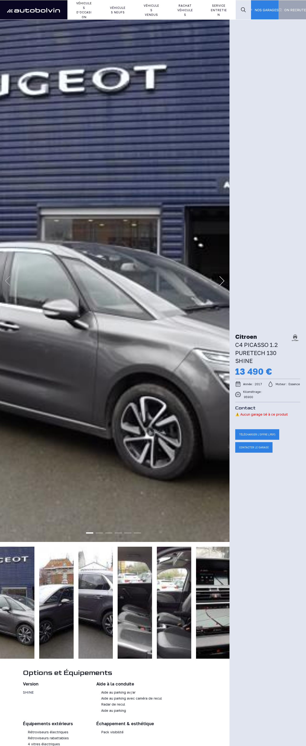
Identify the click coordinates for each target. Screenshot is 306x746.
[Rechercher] (243, 9)
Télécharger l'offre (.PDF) (257, 434)
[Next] (222, 281)
